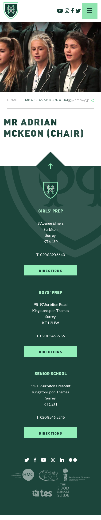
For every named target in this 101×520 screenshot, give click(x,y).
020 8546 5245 (52, 417)
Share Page (78, 100)
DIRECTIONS (50, 270)
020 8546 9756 (52, 335)
